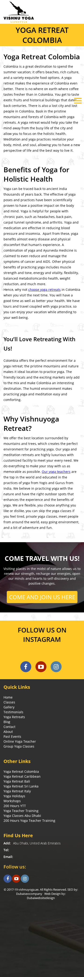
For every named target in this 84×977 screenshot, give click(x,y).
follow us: (42, 654)
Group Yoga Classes (19, 746)
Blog (7, 722)
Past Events (12, 736)
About (8, 731)
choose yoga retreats (44, 289)
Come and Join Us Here (42, 597)
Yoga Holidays (14, 796)
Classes (9, 702)
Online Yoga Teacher (20, 741)
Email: (8, 856)
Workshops (12, 801)
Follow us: (15, 867)
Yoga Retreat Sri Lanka (21, 786)
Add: (7, 843)
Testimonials (13, 712)
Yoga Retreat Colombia (21, 771)
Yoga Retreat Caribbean (22, 776)
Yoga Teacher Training (21, 810)
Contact (9, 726)
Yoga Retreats (14, 717)
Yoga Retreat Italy (17, 791)
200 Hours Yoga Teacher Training (29, 820)
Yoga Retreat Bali (17, 781)
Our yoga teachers (56, 471)
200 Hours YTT (15, 806)
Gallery (9, 707)
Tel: (6, 850)
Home (8, 697)
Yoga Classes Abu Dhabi (22, 815)
